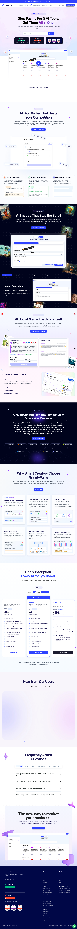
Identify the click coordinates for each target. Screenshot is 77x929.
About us (45, 874)
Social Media (28, 5)
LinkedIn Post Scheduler (64, 893)
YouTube (61, 879)
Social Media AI (46, 889)
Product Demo (46, 916)
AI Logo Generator (47, 900)
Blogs (60, 883)
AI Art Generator (47, 902)
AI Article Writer (46, 891)
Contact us (45, 914)
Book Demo (45, 912)
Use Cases (61, 872)
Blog (44, 879)
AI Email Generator (47, 898)
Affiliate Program (47, 877)
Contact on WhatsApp (48, 919)
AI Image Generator (47, 895)
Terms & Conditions (53, 926)
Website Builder (36, 5)
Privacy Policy (63, 926)
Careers (45, 883)
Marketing (61, 874)
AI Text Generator (47, 904)
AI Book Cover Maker (48, 906)
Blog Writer (21, 5)
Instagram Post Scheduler (64, 889)
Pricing (51, 5)
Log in (63, 5)
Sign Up (50, 33)
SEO (60, 881)
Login (44, 921)
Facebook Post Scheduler (64, 891)
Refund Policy (71, 926)
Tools (44, 887)
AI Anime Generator (47, 893)
